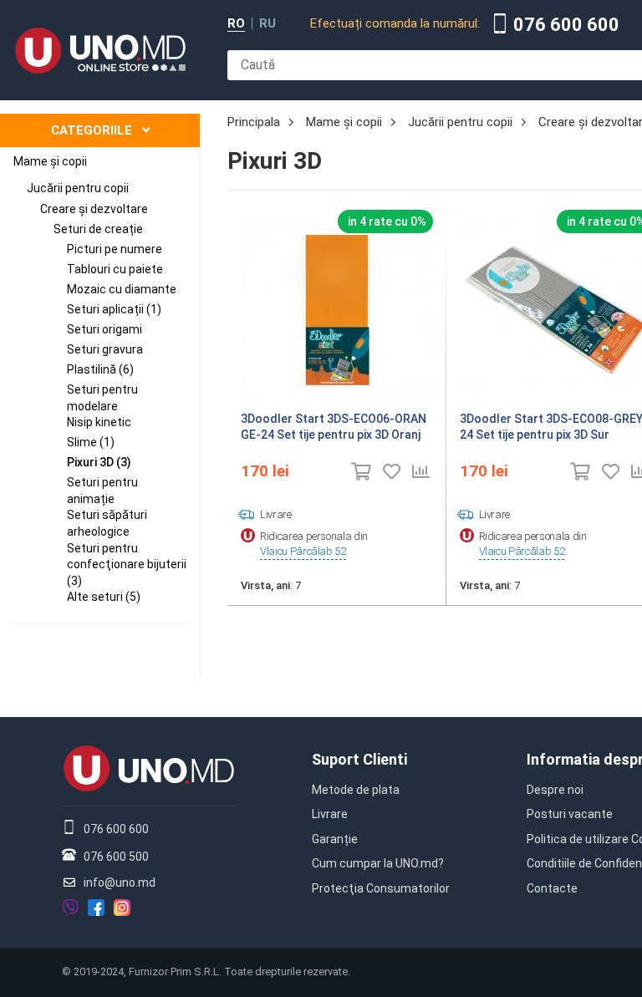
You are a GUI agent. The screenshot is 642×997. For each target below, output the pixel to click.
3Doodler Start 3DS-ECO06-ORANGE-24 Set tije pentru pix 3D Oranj (333, 427)
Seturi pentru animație (102, 491)
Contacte (552, 888)
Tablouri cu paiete (115, 269)
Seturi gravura (105, 349)
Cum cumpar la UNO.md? (378, 863)
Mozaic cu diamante (121, 289)
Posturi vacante (570, 814)
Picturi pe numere (114, 249)
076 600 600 (566, 25)
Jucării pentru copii (78, 188)
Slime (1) (91, 442)
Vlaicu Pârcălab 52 (303, 551)
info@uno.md (119, 882)
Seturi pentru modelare (102, 398)
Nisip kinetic (99, 422)
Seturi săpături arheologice (107, 523)
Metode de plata (356, 789)
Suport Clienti (359, 759)
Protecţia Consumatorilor (381, 888)
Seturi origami (104, 329)
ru (267, 24)
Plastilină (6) (100, 369)
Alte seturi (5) (103, 596)
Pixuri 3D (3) (99, 462)
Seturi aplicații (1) (114, 309)
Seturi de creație (98, 229)
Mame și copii (50, 161)
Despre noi (555, 789)
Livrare (330, 814)
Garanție (335, 839)
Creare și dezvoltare (94, 209)
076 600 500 (116, 856)
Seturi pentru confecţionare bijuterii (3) (126, 565)
